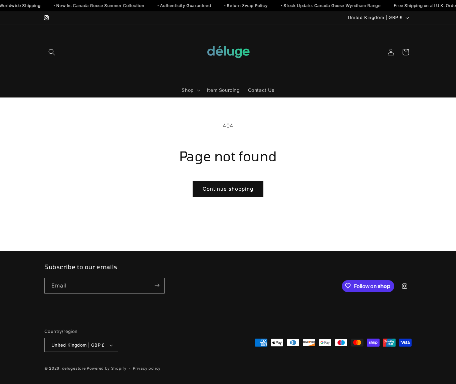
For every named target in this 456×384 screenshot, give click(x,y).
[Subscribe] (157, 285)
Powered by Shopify (107, 368)
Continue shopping (228, 189)
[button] (51, 52)
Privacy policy (147, 368)
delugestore (74, 368)
